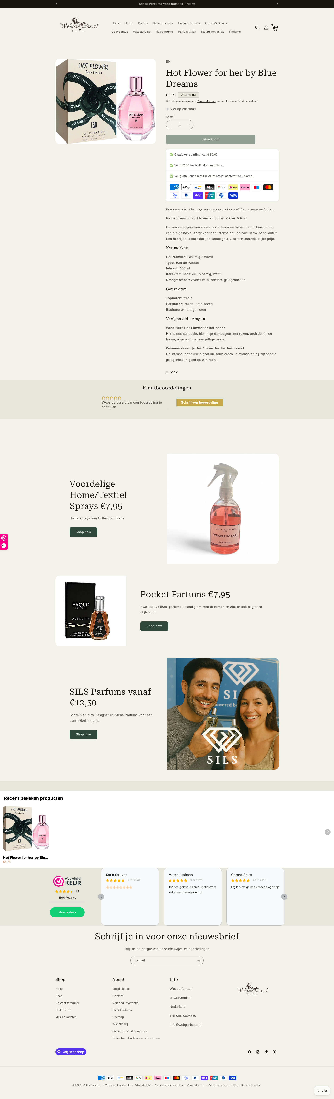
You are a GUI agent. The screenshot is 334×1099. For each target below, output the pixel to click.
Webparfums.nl (91, 1085)
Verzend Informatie (125, 1002)
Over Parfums (122, 1009)
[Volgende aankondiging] (277, 4)
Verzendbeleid (195, 1085)
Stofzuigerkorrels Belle (41, 1081)
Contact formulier (67, 1002)
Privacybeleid (143, 1085)
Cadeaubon (63, 1009)
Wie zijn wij (120, 1024)
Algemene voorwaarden (169, 1085)
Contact (117, 995)
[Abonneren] (198, 960)
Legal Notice (121, 988)
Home (59, 988)
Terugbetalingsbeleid (117, 1085)
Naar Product (24, 1091)
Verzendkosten (206, 101)
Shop (59, 995)
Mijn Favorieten (66, 1017)
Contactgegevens (218, 1085)
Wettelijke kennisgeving (247, 1085)
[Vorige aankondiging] (56, 4)
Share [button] (174, 372)
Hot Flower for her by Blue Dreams (25, 857)
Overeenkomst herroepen (130, 1031)
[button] (216, 23)
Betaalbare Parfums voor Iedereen (136, 1038)
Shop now (83, 532)
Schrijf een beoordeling (199, 402)
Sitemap (118, 1017)
